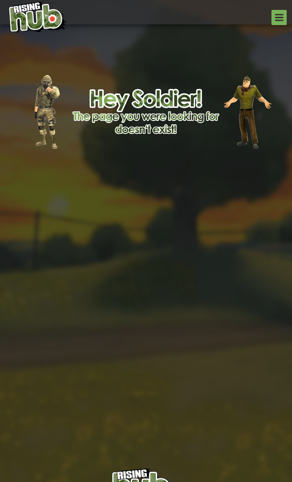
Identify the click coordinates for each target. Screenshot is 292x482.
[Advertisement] (146, 168)
